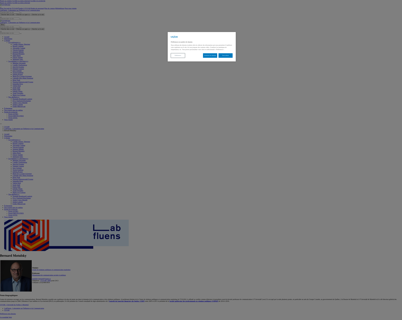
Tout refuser (225, 55)
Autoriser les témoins (210, 55)
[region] (202, 46)
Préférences (178, 55)
